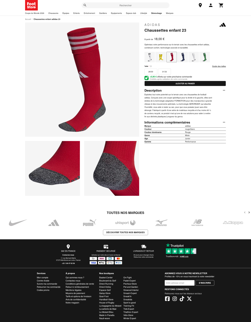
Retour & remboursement (77, 286)
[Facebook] (167, 299)
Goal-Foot (104, 296)
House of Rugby (106, 302)
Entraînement (89, 13)
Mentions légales (73, 290)
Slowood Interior (131, 290)
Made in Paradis (106, 315)
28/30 (150, 71)
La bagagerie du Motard (110, 305)
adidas (152, 25)
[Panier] (221, 5)
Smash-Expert (130, 293)
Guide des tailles (219, 66)
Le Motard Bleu (106, 311)
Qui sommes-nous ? (75, 277)
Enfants (76, 13)
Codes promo (43, 290)
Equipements (116, 13)
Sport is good (129, 302)
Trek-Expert (128, 308)
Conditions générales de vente (80, 283)
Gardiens (103, 13)
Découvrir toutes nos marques (125, 232)
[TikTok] (182, 299)
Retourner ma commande (48, 286)
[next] (249, 213)
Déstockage (156, 13)
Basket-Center (106, 277)
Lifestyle (143, 13)
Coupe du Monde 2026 (34, 13)
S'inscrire (205, 282)
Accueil (28, 19)
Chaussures (53, 13)
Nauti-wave (104, 318)
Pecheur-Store (130, 283)
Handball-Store (106, 299)
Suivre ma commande (47, 283)
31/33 (164, 71)
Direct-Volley (105, 286)
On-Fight (127, 277)
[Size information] (151, 66)
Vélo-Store (128, 315)
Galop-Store (104, 293)
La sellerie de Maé (107, 308)
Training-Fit (128, 305)
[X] (189, 299)
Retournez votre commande (143, 257)
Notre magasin (72, 302)
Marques (169, 13)
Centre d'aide (43, 280)
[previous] (245, 213)
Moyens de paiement (75, 293)
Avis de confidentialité (76, 299)
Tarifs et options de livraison (78, 296)
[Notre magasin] (200, 5)
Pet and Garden (130, 286)
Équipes (65, 13)
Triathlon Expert (130, 311)
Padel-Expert (129, 280)
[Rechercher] (85, 5)
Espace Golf (105, 290)
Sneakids (127, 299)
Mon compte (42, 277)
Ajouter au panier (185, 83)
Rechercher (125, 5)
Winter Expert (129, 318)
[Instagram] (174, 299)
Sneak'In (127, 296)
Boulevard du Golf (107, 280)
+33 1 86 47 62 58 (68, 263)
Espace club (131, 13)
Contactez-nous (68, 255)
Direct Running (106, 283)
